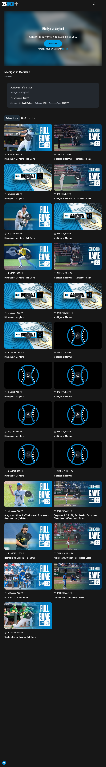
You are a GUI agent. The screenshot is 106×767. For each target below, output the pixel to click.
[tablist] (20, 118)
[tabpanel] (53, 382)
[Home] (10, 4)
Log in (65, 48)
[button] (94, 4)
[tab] (12, 118)
